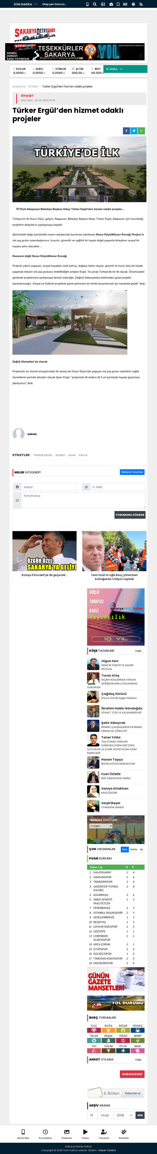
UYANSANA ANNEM (112, 807)
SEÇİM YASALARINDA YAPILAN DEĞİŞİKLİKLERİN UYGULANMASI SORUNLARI (112, 683)
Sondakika (45, 1138)
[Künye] (133, 4)
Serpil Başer (110, 803)
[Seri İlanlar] (118, 4)
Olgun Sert (110, 661)
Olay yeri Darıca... (54, 4)
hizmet (60, 455)
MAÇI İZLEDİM (109, 793)
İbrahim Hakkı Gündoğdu (121, 708)
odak (72, 455)
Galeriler (66, 1138)
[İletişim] (103, 4)
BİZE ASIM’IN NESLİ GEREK (116, 778)
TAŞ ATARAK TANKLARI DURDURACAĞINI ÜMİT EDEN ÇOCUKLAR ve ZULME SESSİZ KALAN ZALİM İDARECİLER (112, 747)
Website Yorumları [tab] (132, 472)
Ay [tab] (141, 849)
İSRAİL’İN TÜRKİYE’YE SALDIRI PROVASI (117, 667)
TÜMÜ (138, 651)
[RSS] (141, 4)
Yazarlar (104, 1138)
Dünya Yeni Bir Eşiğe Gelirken (119, 698)
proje (83, 455)
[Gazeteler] (125, 4)
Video (85, 1138)
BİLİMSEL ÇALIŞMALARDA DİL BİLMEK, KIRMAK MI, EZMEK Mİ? (122, 729)
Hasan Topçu (112, 759)
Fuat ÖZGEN (110, 774)
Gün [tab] (124, 849)
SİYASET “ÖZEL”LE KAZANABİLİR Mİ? (121, 712)
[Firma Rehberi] (111, 4)
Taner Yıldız (111, 737)
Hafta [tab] (133, 849)
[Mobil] (87, 4)
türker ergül (42, 455)
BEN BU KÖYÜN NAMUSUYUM (118, 764)
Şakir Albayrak (113, 723)
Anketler (124, 1138)
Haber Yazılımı (107, 1150)
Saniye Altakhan (114, 788)
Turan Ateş (110, 675)
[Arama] (94, 4)
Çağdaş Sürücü (114, 694)
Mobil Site (23, 1138)
